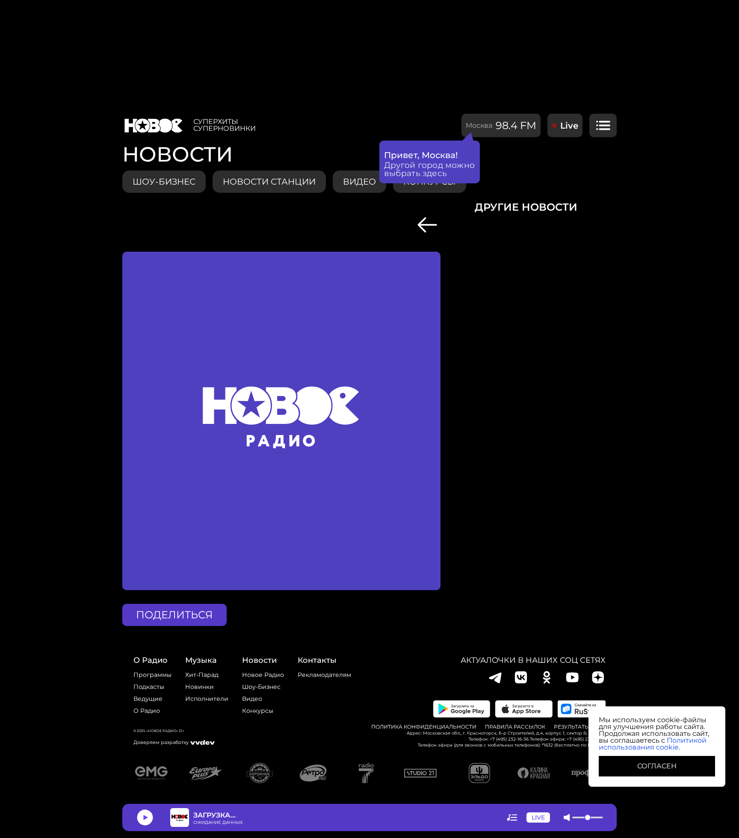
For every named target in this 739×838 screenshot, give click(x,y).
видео (359, 181)
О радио (146, 711)
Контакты (317, 660)
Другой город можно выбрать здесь (429, 169)
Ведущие (148, 699)
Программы (152, 675)
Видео (252, 699)
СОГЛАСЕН (657, 766)
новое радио (263, 675)
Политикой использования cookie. (652, 743)
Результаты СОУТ (580, 726)
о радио (150, 660)
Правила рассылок (515, 726)
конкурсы (257, 711)
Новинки (199, 687)
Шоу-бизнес (164, 181)
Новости (259, 660)
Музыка (201, 660)
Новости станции (269, 181)
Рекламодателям (324, 675)
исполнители (206, 699)
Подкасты (148, 687)
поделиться (174, 615)
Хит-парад (202, 675)
